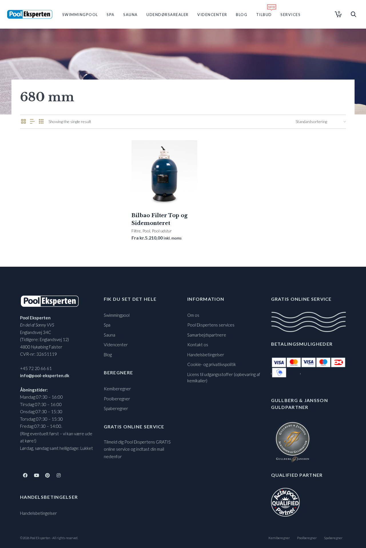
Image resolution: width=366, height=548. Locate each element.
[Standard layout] (23, 121)
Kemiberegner (117, 388)
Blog (108, 354)
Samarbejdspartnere (206, 334)
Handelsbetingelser (38, 513)
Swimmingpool (117, 315)
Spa (107, 324)
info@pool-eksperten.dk (44, 375)
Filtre (136, 230)
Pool (146, 230)
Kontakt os (197, 344)
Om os (193, 315)
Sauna (109, 334)
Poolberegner (117, 398)
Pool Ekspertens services (210, 324)
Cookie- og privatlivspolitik (211, 364)
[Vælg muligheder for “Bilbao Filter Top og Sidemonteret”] (145, 193)
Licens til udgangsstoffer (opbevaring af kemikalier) (223, 377)
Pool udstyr (162, 230)
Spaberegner (116, 408)
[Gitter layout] (41, 121)
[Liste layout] (32, 121)
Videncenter (116, 344)
